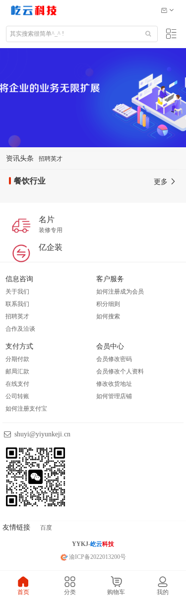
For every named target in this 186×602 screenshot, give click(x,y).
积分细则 (108, 304)
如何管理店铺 (114, 396)
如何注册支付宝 (26, 408)
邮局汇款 (17, 371)
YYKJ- (93, 544)
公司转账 (17, 396)
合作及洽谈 (20, 328)
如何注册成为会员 (120, 291)
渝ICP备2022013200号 (96, 556)
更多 (162, 181)
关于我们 (17, 291)
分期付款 (17, 359)
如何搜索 (108, 316)
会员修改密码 (114, 359)
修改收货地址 (114, 383)
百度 (46, 527)
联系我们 (17, 304)
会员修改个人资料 (120, 371)
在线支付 (17, 383)
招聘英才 (50, 158)
